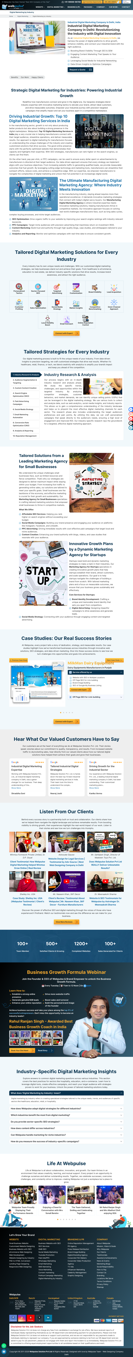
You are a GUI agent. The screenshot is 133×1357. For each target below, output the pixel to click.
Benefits (14, 77)
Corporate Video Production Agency (79, 1262)
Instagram (22, 1320)
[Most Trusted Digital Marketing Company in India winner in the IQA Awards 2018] (57, 1034)
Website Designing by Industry (21, 1258)
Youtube (30, 1320)
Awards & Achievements (107, 1258)
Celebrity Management (77, 1273)
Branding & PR (74, 7)
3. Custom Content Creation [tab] (25, 388)
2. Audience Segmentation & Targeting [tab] (25, 381)
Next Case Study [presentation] (113, 660)
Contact (126, 7)
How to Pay (101, 1270)
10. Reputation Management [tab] (25, 436)
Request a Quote (77, 69)
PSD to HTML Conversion (19, 1261)
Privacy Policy (102, 1284)
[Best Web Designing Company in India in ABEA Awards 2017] (14, 1034)
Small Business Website (18, 1243)
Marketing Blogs (103, 1264)
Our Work (113, 7)
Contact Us (101, 1273)
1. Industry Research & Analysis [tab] (26, 375)
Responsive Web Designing (20, 1267)
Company (100, 7)
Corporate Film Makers (77, 1258)
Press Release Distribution (78, 1249)
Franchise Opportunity (93, 2)
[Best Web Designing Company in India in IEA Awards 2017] (25, 1034)
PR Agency (72, 1246)
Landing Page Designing (19, 1264)
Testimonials (102, 1255)
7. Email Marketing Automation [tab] (20, 416)
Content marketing (46, 1273)
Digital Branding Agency (78, 1255)
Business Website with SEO (20, 1249)
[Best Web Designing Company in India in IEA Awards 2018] (36, 1034)
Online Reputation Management (81, 1243)
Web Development (16, 1255)
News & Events (103, 1261)
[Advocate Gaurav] (66, 842)
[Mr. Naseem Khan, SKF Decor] (66, 881)
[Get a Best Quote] (3, 1351)
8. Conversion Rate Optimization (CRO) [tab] (21, 424)
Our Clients (101, 1252)
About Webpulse (103, 1243)
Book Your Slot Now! (19, 1050)
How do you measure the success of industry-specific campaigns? (45, 1141)
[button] (96, 672)
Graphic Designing (75, 1275)
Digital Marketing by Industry (50, 1278)
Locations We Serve (105, 1278)
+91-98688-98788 (72, 2)
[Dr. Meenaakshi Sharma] (105, 881)
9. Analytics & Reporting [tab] (23, 431)
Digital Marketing (55, 7)
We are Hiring (110, 2)
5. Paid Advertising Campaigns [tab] (21, 402)
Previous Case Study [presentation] (19, 660)
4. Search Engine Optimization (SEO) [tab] (21, 394)
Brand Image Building (76, 1252)
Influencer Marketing (76, 1270)
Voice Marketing (45, 1270)
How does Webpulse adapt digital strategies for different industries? (46, 1108)
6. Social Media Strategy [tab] (23, 409)
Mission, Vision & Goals (106, 1246)
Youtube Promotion (46, 1255)
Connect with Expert (64, 333)
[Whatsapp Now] (3, 1345)
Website (39, 7)
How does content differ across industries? (33, 1128)
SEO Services (43, 1246)
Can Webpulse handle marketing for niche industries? (38, 1135)
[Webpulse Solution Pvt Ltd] (13, 7)
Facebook (13, 1320)
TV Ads (71, 1267)
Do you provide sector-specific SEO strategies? (35, 1121)
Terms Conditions (104, 1281)
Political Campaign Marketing (50, 1275)
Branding (100, 1275)
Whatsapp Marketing (47, 1261)
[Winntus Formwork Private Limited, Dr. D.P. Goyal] (27, 842)
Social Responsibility (105, 1267)
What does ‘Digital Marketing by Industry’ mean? (36, 1093)
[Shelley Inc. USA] (27, 881)
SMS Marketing (44, 1267)
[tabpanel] (83, 398)
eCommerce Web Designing (20, 1252)
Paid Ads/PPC (44, 1258)
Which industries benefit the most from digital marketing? (40, 1115)
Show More (16, 788)
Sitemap (100, 1287)
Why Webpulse (103, 1249)
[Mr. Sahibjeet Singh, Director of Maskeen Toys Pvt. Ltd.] (105, 842)
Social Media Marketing (48, 1252)
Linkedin (48, 1320)
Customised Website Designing (22, 1246)
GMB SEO (42, 1249)
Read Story (42, 1050)
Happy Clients (37, 77)
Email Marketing (45, 1264)
